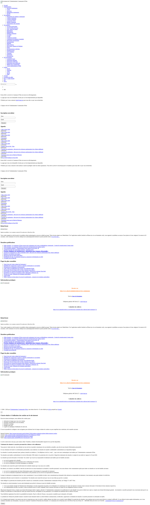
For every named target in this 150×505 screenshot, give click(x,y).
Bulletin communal (11, 33)
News (5, 81)
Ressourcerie (10, 56)
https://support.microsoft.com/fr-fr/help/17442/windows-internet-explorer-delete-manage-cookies (33, 433)
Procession (4, 138)
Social (8, 73)
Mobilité (9, 43)
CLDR (8, 36)
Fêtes (8, 74)
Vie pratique (7, 25)
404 (5, 80)
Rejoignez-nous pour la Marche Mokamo (11, 155)
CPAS (8, 9)
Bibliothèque (10, 32)
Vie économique (8, 57)
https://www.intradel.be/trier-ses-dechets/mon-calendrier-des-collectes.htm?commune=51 (75, 309)
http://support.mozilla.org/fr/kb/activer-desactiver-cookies (19, 436)
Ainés (8, 71)
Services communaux (12, 8)
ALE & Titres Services (12, 28)
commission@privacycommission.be (114, 500)
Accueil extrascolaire (12, 26)
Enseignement (10, 42)
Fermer (2, 503)
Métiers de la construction (13, 64)
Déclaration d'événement (13, 40)
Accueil (6, 5)
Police (8, 47)
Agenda (6, 75)
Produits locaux (11, 50)
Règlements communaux (13, 12)
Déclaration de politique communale (16, 16)
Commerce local (11, 59)
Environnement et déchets (13, 49)
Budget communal (11, 22)
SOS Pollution (10, 51)
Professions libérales (12, 60)
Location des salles (8, 77)
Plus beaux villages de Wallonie (14, 46)
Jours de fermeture (77, 296)
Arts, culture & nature (12, 29)
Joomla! (60, 409)
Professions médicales (12, 61)
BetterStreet (10, 30)
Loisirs (6, 67)
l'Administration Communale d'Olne (19, 409)
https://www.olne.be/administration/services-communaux (75, 291)
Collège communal (11, 18)
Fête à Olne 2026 (5, 129)
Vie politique (7, 15)
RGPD (8, 13)
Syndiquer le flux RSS (12, 157)
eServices (9, 11)
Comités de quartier (11, 37)
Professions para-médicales (13, 63)
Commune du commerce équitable (15, 39)
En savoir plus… (55, 236)
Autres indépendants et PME (14, 66)
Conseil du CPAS (11, 21)
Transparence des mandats (13, 23)
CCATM (9, 35)
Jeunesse (9, 70)
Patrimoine (9, 54)
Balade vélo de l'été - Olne (7, 146)
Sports (8, 68)
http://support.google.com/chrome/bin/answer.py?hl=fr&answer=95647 (22, 435)
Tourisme (9, 53)
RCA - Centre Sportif (9, 78)
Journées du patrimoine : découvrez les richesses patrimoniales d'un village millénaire (22, 149)
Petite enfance (10, 44)
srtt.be (49, 409)
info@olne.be (19, 100)
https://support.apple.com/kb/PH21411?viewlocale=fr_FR (18, 437)
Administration (8, 6)
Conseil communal (11, 19)
